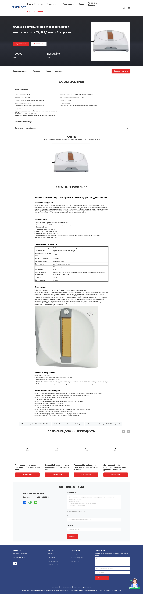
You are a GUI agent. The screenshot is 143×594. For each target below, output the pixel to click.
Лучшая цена (21, 44)
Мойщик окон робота (77, 557)
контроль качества (53, 561)
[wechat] (35, 502)
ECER (119, 590)
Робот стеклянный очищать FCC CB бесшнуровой (104, 424)
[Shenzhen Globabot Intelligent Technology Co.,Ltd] (19, 7)
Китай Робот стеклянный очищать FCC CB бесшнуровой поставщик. (41, 590)
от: (68, 515)
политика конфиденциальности (83, 587)
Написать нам (39, 44)
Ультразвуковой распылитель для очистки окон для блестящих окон (56, 467)
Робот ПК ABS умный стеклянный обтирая (68, 424)
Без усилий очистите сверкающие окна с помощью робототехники (26, 467)
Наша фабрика (52, 557)
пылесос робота (76, 554)
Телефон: (70, 525)
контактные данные (53, 565)
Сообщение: (71, 492)
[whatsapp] (30, 502)
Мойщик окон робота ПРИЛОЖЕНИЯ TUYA (34, 424)
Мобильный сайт (66, 587)
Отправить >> (101, 578)
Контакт (72, 536)
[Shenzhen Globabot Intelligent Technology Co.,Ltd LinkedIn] (15, 563)
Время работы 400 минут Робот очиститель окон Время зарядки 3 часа (114, 467)
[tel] (41, 502)
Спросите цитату (121, 71)
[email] (24, 502)
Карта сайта (54, 587)
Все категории (75, 561)
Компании (51, 553)
